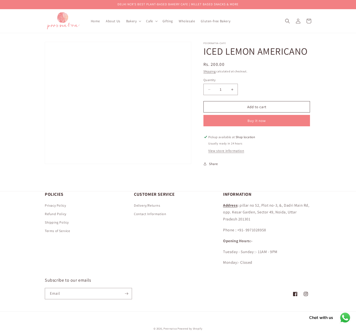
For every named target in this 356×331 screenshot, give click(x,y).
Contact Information (150, 214)
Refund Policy (55, 214)
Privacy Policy (55, 205)
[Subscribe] (126, 293)
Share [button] (213, 164)
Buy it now (257, 120)
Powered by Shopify (190, 328)
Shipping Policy (57, 222)
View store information (226, 151)
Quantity (209, 80)
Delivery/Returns (147, 205)
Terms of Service (57, 231)
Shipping (209, 71)
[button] (133, 21)
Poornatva (170, 328)
